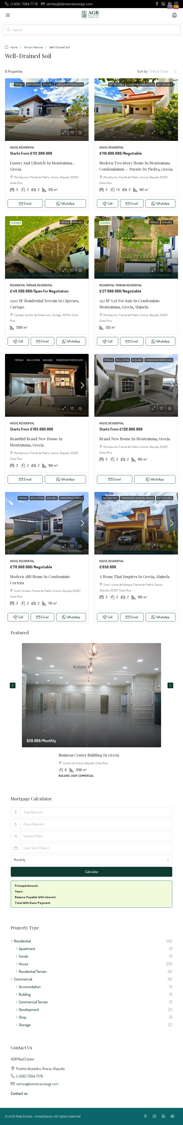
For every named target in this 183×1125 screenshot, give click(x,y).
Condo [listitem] (23, 956)
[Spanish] (176, 6)
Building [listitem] (25, 994)
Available (48, 84)
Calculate (91, 871)
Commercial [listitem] (23, 979)
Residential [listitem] (22, 941)
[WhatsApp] (164, 1116)
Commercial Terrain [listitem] (33, 1002)
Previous (12, 685)
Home (14, 47)
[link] (47, 109)
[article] (91, 713)
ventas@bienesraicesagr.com (37, 1083)
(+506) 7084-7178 (29, 1076)
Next (170, 685)
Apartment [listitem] (27, 948)
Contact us (19, 1093)
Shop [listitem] (22, 1017)
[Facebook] (146, 1116)
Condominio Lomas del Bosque (137, 498)
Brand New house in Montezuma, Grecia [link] (134, 438)
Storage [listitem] (25, 1024)
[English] (170, 6)
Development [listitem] (29, 1009)
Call (110, 203)
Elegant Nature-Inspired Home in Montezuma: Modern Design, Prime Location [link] (91, 755)
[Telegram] (173, 1116)
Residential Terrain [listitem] (32, 971)
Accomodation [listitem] (30, 986)
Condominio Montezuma (69, 84)
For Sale (19, 84)
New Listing (33, 84)
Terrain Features (33, 47)
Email (27, 203)
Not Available (116, 84)
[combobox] (163, 71)
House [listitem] (23, 963)
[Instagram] (155, 1116)
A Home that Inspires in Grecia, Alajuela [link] (134, 576)
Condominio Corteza (71, 498)
